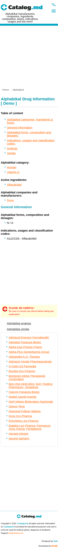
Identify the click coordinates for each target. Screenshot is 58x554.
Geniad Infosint (18, 433)
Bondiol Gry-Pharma (22, 371)
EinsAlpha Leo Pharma (23, 421)
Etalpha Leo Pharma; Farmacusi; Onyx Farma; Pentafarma (30, 427)
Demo (10, 200)
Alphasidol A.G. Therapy (24, 356)
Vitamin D (13, 172)
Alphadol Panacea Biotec (25, 342)
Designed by (50, 541)
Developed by (48, 546)
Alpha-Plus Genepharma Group (29, 352)
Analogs (12, 148)
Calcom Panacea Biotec (24, 392)
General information (19, 127)
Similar (11, 153)
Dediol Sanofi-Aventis (22, 396)
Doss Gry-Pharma (20, 416)
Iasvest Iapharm (19, 438)
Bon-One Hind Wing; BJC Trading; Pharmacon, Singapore (31, 385)
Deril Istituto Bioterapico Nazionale (31, 401)
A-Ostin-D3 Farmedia (22, 366)
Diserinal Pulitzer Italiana (25, 411)
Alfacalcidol (14, 184)
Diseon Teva (17, 406)
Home (5, 89)
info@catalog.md (15, 533)
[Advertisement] (29, 56)
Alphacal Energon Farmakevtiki (29, 337)
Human (11, 167)
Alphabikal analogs (19, 323)
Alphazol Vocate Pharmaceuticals (30, 361)
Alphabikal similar (18, 329)
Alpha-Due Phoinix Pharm (25, 347)
